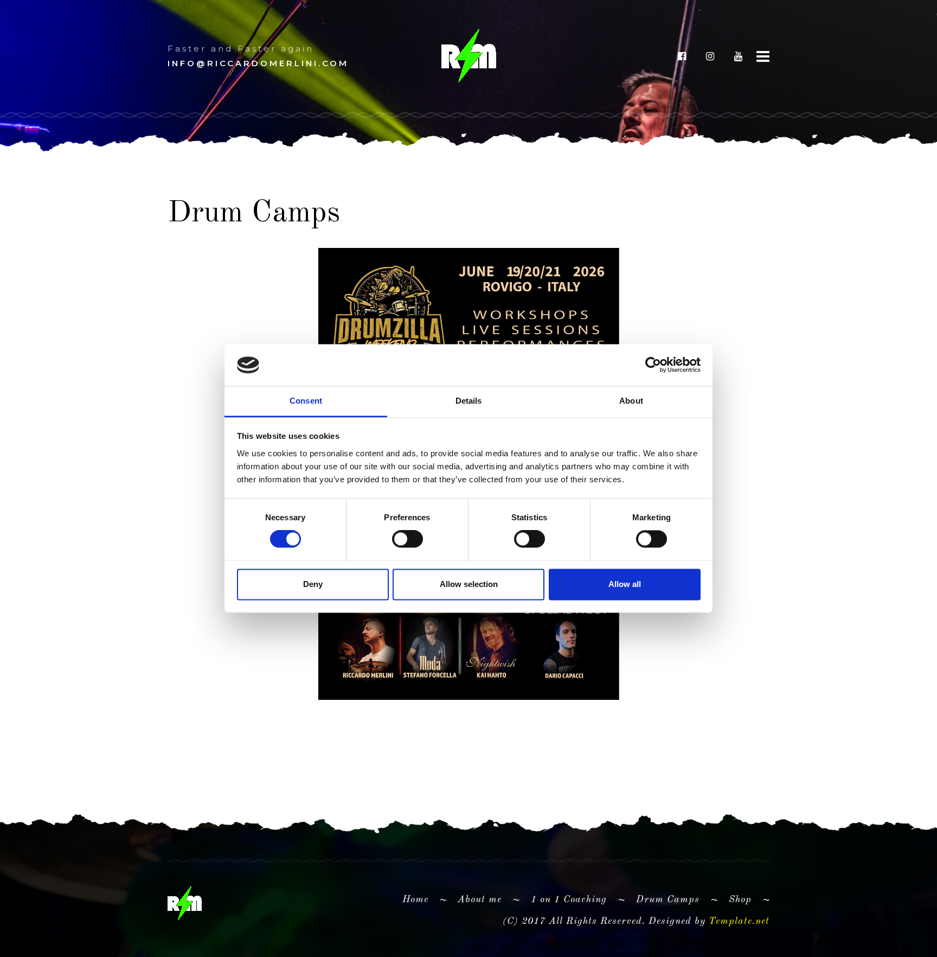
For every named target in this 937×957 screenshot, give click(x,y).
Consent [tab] (306, 400)
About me (484, 899)
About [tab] (631, 400)
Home (415, 899)
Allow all (624, 584)
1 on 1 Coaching (569, 899)
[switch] (407, 539)
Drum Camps (667, 899)
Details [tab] (468, 400)
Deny (313, 584)
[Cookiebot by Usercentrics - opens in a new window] (653, 365)
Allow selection (469, 584)
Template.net (739, 921)
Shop (740, 899)
